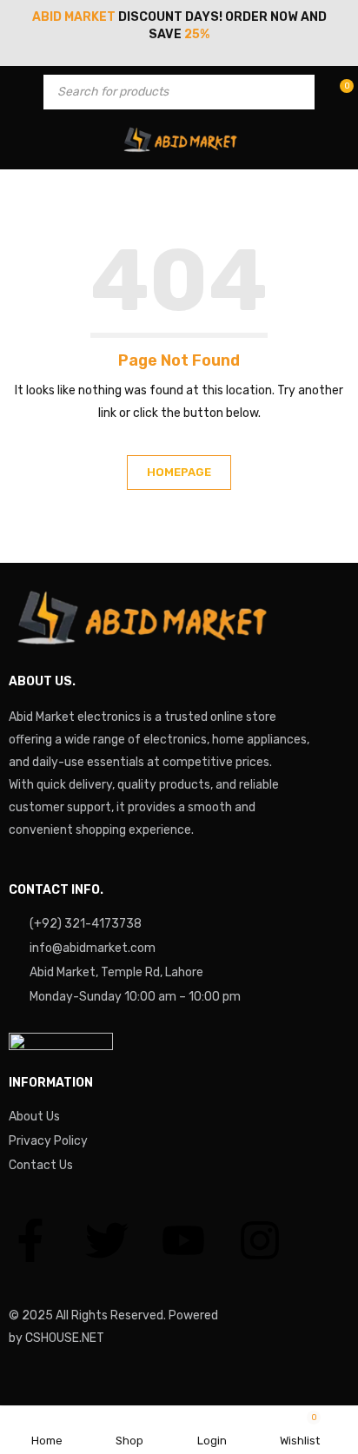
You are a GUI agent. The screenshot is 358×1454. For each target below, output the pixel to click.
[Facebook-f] (30, 1240)
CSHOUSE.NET (64, 1338)
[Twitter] (107, 1240)
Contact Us (41, 1165)
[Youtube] (183, 1240)
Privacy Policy (48, 1140)
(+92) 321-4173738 (86, 923)
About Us (34, 1116)
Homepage (179, 472)
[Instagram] (260, 1240)
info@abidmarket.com (93, 948)
